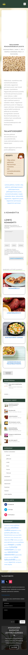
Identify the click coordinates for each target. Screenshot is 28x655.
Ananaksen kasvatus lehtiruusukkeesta (14, 404)
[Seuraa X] (6, 581)
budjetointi (7, 525)
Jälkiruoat (8, 458)
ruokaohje (8, 196)
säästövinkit (9, 554)
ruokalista (6, 547)
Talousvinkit (11, 388)
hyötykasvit (13, 530)
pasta (5, 542)
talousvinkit (19, 196)
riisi (15, 545)
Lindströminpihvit (14, 313)
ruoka (19, 544)
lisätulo (19, 537)
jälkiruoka (13, 533)
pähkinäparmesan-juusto (13, 192)
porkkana (21, 542)
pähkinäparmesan (13, 189)
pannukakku (20, 540)
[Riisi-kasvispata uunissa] (6, 423)
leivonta (16, 537)
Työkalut (6, 490)
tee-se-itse (18, 560)
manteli (17, 185)
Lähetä (22, 622)
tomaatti (6, 562)
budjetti (12, 525)
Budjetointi (11, 387)
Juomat (8, 455)
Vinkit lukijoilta (8, 494)
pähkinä (7, 187)
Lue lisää (14, 647)
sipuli (19, 550)
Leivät (7, 462)
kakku (18, 532)
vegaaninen (7, 198)
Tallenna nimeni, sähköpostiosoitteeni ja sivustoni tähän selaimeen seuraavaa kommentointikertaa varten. (13, 251)
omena (15, 540)
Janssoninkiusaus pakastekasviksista (13, 428)
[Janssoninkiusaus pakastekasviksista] (6, 429)
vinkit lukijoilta (8, 564)
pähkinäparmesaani (17, 187)
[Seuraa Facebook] (3, 581)
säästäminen (13, 552)
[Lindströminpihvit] (6, 417)
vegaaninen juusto (17, 198)
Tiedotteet (6, 487)
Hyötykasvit (11, 406)
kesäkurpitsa (7, 537)
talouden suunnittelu (8, 557)
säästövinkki (18, 555)
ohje (21, 185)
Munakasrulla (14, 288)
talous (13, 196)
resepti (20, 194)
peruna (10, 542)
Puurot (8, 469)
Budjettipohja (19, 387)
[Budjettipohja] (6, 385)
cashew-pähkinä (9, 185)
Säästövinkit (7, 483)
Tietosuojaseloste (5, 595)
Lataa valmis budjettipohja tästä (15, 384)
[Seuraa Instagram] (10, 581)
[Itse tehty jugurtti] (6, 441)
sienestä (16, 549)
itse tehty (19, 530)
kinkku (12, 537)
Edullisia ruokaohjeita (11, 52)
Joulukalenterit (8, 480)
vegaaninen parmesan (14, 203)
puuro (5, 545)
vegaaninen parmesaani (14, 201)
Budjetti (14, 387)
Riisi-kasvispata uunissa (14, 337)
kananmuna (8, 535)
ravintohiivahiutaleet (11, 194)
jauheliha (7, 533)
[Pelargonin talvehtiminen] (6, 435)
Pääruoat (19, 411)
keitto (20, 535)
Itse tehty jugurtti (13, 440)
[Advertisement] (14, 26)
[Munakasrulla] (6, 411)
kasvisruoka (15, 535)
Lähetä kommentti (16, 258)
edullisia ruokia (11, 528)
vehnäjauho (19, 562)
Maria (11, 49)
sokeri (5, 552)
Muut (19, 52)
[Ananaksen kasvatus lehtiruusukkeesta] (6, 405)
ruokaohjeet (9, 549)
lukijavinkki (7, 540)
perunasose (15, 542)
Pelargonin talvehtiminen (15, 434)
